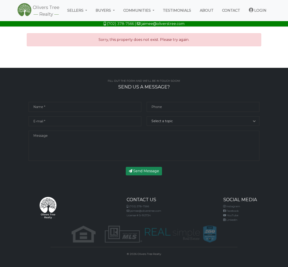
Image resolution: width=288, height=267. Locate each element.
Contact (231, 10)
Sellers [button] (75, 10)
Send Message (145, 171)
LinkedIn (231, 219)
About (207, 10)
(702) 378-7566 (120, 24)
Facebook (232, 210)
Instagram (233, 206)
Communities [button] (137, 10)
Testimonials (177, 10)
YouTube (232, 215)
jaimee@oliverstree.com (162, 24)
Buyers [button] (104, 10)
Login (259, 10)
